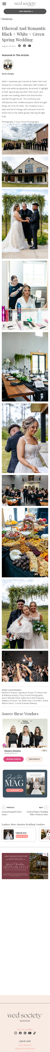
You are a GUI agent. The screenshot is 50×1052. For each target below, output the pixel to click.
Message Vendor (13, 759)
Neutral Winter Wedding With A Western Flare (37, 813)
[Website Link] (25, 1023)
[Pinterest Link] (25, 1033)
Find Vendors (25, 11)
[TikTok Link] (34, 1033)
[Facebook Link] (20, 1033)
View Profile (34, 759)
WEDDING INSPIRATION (25, 1049)
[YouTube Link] (29, 1033)
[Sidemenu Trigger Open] (4, 3)
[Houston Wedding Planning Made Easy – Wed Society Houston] (25, 4)
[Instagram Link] (15, 1033)
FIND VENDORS (25, 1045)
